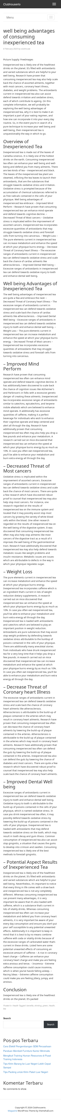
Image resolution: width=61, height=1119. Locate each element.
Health (15, 1005)
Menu (10, 17)
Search (7, 1018)
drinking (38, 1005)
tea (4, 1008)
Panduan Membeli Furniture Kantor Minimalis (26, 1050)
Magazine (12, 1110)
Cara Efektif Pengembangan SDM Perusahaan (27, 1046)
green (45, 1005)
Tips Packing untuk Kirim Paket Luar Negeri (25, 1072)
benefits (30, 1005)
